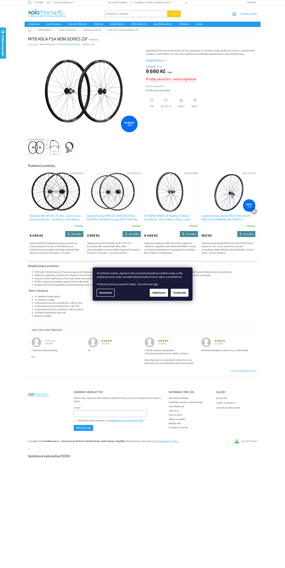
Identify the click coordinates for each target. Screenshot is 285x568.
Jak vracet (174, 410)
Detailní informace (155, 60)
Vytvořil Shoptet (249, 441)
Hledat (174, 13)
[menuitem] (34, 24)
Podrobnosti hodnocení (68, 44)
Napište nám (175, 423)
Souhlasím (179, 293)
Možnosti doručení (155, 86)
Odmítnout (159, 293)
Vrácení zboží (175, 415)
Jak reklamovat (176, 406)
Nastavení (105, 293)
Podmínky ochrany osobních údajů (152, 2)
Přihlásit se (83, 427)
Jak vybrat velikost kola (228, 407)
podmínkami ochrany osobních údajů (125, 420)
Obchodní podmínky (117, 2)
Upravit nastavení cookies (165, 441)
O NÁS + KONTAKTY (226, 403)
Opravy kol (221, 398)
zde (156, 284)
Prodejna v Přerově (178, 427)
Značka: (89, 44)
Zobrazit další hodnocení (243, 371)
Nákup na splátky (177, 419)
